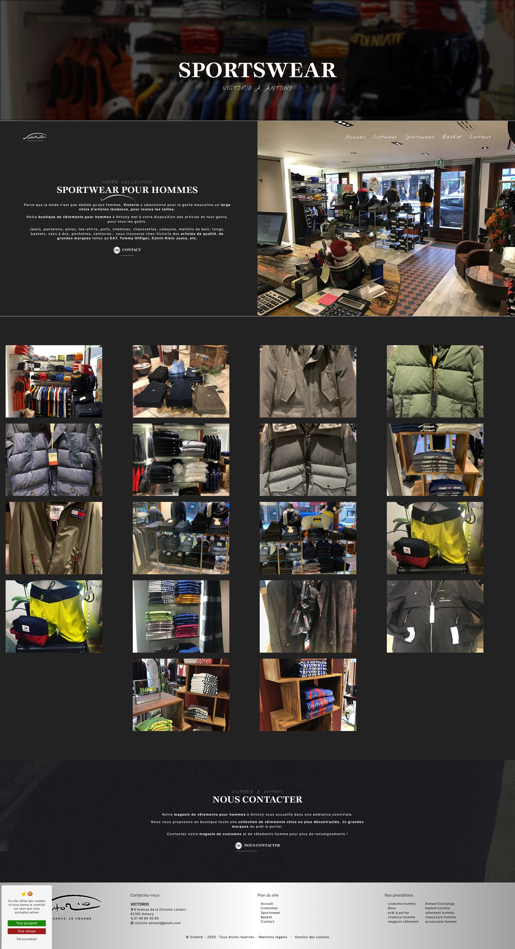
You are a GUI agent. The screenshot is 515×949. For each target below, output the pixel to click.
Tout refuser (27, 931)
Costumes (385, 137)
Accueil (355, 137)
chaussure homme (440, 917)
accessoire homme (441, 921)
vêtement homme (439, 913)
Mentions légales (273, 937)
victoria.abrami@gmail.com (157, 923)
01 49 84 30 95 (146, 918)
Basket (452, 137)
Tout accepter (26, 923)
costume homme (402, 904)
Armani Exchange (440, 904)
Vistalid (197, 937)
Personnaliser (27, 939)
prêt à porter (398, 913)
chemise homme (401, 917)
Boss (392, 908)
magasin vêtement (403, 921)
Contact (480, 137)
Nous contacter (262, 846)
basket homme (437, 908)
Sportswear (419, 137)
